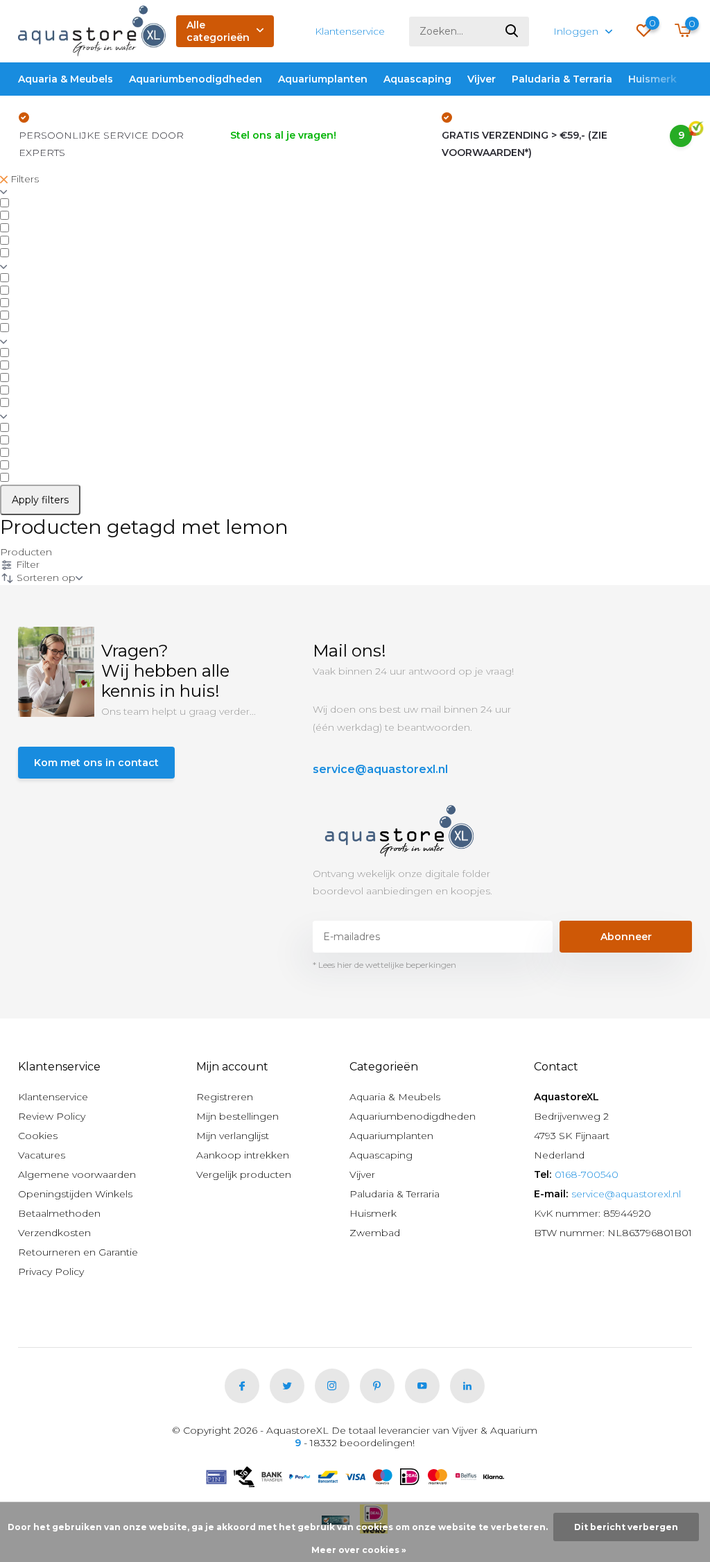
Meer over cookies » (358, 1550)
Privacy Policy (51, 1271)
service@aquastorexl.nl (380, 769)
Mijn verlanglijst (232, 1135)
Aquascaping (417, 79)
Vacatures (41, 1155)
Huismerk (652, 79)
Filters (23, 179)
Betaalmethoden (59, 1213)
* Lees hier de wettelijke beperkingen (384, 965)
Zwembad (374, 1232)
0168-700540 (586, 1174)
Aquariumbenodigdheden (195, 79)
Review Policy (51, 1116)
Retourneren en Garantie (78, 1252)
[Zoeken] (512, 31)
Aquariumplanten (322, 79)
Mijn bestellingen (237, 1116)
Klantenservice (350, 31)
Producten (26, 552)
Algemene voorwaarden (77, 1174)
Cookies (38, 1135)
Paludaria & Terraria (562, 79)
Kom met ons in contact (96, 762)
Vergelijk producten (243, 1174)
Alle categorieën (218, 31)
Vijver (481, 79)
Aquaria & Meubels (65, 79)
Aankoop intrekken (242, 1155)
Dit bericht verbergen (626, 1527)
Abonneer (626, 936)
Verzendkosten (54, 1232)
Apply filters (40, 500)
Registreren (224, 1097)
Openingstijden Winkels (75, 1194)
